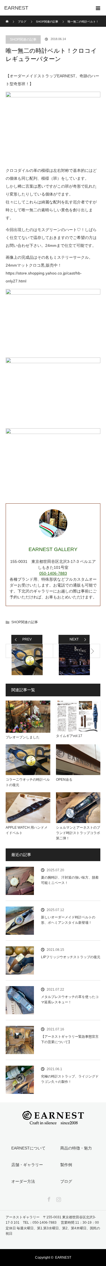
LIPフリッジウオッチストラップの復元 (70, 957)
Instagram (58, 1198)
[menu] (98, 8)
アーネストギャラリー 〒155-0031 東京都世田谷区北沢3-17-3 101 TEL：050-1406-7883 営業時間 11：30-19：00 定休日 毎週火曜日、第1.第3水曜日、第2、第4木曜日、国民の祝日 (54, 1225)
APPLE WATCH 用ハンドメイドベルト (26, 830)
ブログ (22, 21)
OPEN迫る (64, 780)
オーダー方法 (23, 1181)
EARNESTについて (28, 1148)
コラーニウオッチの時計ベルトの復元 (28, 782)
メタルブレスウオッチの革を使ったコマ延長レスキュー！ (70, 999)
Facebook (48, 1198)
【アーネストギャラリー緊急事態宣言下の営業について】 (70, 1039)
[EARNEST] (44, 8)
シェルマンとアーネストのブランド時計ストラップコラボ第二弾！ (78, 833)
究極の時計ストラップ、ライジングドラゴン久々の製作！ (70, 1079)
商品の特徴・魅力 (76, 1148)
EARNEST (63, 1258)
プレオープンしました (23, 737)
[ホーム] (7, 18)
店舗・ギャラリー (27, 1164)
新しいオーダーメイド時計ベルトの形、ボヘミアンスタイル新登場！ (68, 920)
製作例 (66, 1164)
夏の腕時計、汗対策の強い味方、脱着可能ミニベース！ (70, 880)
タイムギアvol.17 (69, 736)
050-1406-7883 (53, 573)
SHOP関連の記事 (23, 39)
